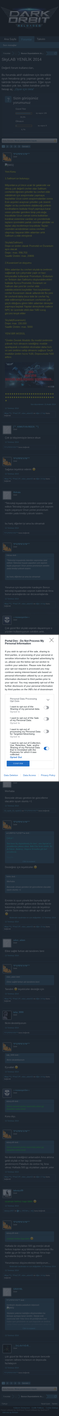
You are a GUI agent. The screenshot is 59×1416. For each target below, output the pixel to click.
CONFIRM (18, 763)
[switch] (46, 707)
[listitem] (29, 700)
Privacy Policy (48, 775)
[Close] (52, 641)
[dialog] (29, 708)
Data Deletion (11, 775)
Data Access (29, 775)
